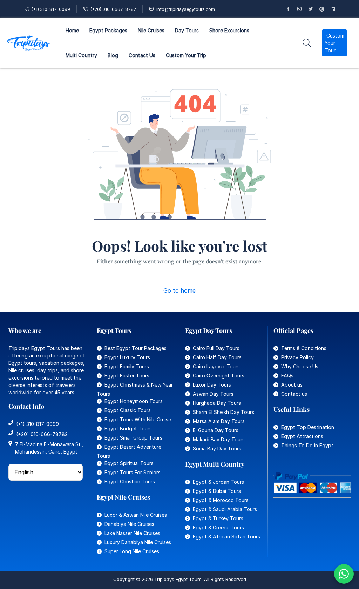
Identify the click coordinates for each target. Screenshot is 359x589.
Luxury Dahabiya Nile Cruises (137, 542)
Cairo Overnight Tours (218, 376)
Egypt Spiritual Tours (129, 463)
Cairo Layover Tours (216, 366)
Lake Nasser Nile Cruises (132, 533)
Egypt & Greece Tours (218, 527)
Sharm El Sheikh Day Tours (223, 412)
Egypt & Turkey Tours (218, 518)
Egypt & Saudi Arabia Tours (225, 509)
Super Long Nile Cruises (131, 551)
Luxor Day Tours (212, 385)
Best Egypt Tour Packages (135, 348)
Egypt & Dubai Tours (217, 491)
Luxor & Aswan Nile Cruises (135, 515)
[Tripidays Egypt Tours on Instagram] (302, 9)
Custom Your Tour (334, 43)
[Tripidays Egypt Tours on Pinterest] (325, 9)
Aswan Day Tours (213, 394)
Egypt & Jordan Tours (218, 482)
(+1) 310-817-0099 (51, 9)
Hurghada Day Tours (217, 403)
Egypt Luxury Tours (127, 357)
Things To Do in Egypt (307, 445)
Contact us (294, 394)
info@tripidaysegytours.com (185, 9)
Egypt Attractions (302, 436)
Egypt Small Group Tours (133, 438)
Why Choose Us (299, 366)
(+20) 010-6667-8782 (113, 9)
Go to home (179, 290)
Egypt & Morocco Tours (221, 500)
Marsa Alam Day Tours (219, 421)
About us (292, 385)
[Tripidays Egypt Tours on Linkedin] (336, 9)
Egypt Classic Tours (127, 410)
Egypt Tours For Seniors (132, 472)
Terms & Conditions (303, 348)
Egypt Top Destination (307, 427)
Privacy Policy (297, 357)
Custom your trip (186, 55)
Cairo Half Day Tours (217, 357)
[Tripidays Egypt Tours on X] (313, 9)
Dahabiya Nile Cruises (129, 524)
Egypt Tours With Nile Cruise (137, 419)
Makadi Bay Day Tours (219, 439)
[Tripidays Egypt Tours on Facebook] (291, 9)
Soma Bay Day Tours (217, 448)
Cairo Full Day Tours (216, 348)
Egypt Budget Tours (128, 428)
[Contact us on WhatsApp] (344, 574)
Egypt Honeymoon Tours (133, 401)
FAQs (287, 376)
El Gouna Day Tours (215, 430)
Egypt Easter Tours (126, 376)
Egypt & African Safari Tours (226, 537)
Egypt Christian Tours (129, 481)
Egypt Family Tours (126, 366)
